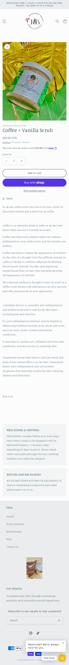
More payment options (34, 190)
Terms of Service (15, 524)
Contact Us (12, 546)
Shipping (6, 142)
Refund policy (14, 531)
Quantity (7, 154)
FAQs (9, 539)
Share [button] (9, 198)
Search (10, 516)
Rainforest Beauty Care (30, 660)
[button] (4, 21)
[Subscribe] (58, 620)
